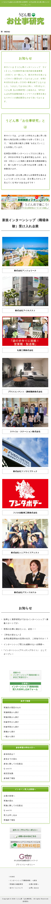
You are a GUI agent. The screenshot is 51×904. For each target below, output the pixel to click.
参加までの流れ (10, 759)
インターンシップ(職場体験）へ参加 (23, 880)
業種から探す (9, 732)
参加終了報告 (9, 778)
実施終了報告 (9, 820)
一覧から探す (9, 736)
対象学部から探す (11, 727)
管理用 (25, 901)
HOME (12, 877)
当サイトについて (16, 888)
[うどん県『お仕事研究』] (25, 24)
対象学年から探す (11, 722)
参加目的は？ (9, 754)
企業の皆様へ (9, 796)
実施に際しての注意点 (13, 805)
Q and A (8, 769)
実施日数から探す (11, 717)
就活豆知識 (8, 773)
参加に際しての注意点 (13, 764)
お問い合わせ (34, 888)
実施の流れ (8, 801)
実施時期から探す (11, 712)
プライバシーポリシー (25, 865)
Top (49, 902)
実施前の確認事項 (16, 884)
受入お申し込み (10, 815)
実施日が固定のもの (12, 707)
